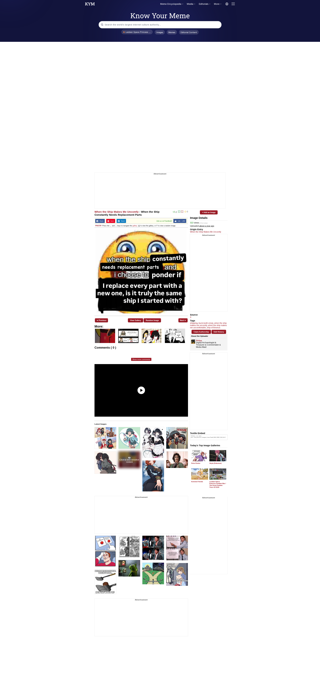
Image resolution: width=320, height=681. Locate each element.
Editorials (203, 4)
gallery (134, 226)
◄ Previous (101, 320)
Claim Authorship (201, 332)
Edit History (219, 332)
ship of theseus (213, 328)
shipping (194, 323)
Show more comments (141, 359)
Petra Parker (195, 463)
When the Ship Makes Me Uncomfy (116, 211)
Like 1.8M (180, 221)
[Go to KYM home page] (90, 4)
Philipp (199, 340)
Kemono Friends (197, 482)
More (216, 4)
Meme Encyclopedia (171, 4)
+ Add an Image (209, 212)
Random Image (152, 320)
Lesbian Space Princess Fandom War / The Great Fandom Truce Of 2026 (217, 484)
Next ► (183, 320)
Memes (171, 32)
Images (159, 32)
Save (111, 221)
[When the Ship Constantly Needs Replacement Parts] (141, 271)
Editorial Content (189, 32)
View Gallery (135, 320)
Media (190, 4)
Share (101, 221)
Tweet (122, 221)
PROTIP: (98, 226)
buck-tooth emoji (206, 323)
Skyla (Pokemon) (215, 463)
